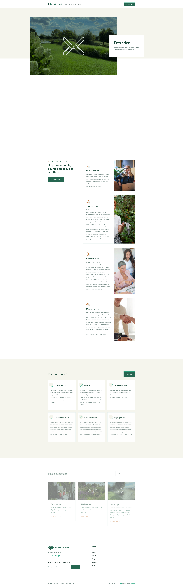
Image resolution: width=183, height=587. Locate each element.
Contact (94, 565)
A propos (73, 4)
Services (67, 4)
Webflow (132, 583)
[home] (55, 4)
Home (94, 552)
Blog (79, 4)
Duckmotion (118, 583)
